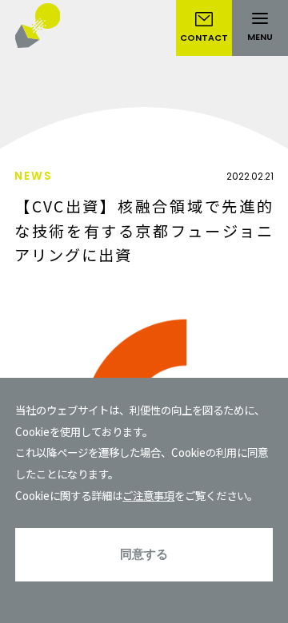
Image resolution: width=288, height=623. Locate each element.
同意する (144, 554)
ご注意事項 (148, 495)
